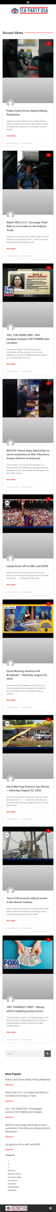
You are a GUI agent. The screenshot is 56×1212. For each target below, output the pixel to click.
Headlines (12, 1190)
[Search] (47, 1053)
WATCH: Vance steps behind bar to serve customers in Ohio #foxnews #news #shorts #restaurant (28, 454)
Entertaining (13, 1187)
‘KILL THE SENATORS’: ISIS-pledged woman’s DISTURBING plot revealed (28, 339)
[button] (28, 2)
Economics (12, 1180)
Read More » (12, 136)
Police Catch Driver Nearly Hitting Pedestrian (28, 1079)
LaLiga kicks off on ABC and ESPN (27, 566)
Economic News (14, 1177)
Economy (12, 1183)
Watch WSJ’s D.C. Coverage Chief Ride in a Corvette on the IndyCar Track (27, 226)
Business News (14, 1173)
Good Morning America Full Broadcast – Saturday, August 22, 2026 (27, 675)
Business (12, 1170)
